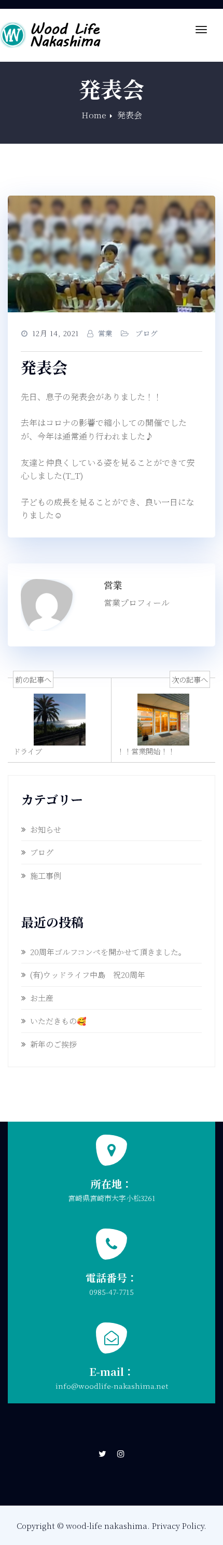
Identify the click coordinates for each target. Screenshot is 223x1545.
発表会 (129, 115)
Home (93, 115)
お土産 (41, 997)
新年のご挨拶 (53, 1044)
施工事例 (45, 875)
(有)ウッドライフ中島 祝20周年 (87, 974)
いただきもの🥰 (58, 1020)
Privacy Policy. (179, 1525)
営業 (105, 333)
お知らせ (45, 829)
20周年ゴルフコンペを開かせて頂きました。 (108, 951)
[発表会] (111, 254)
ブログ (146, 333)
